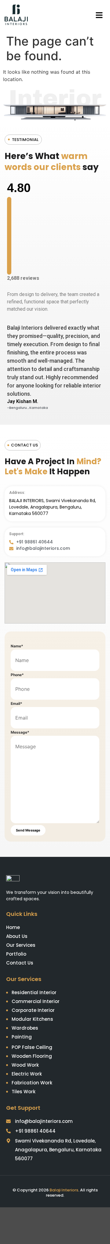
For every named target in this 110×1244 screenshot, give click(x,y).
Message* (20, 732)
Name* (17, 646)
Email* (16, 703)
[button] (99, 15)
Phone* (17, 675)
